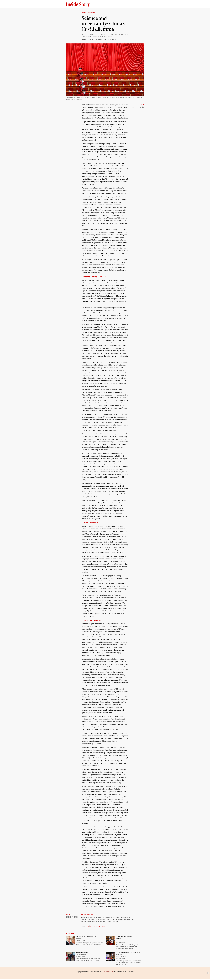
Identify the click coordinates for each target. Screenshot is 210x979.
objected (91, 758)
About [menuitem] (128, 4)
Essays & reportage (88, 12)
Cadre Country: (122, 919)
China (87, 926)
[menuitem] (143, 4)
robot (113, 288)
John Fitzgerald (87, 39)
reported (96, 783)
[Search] (143, 6)
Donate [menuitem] (133, 4)
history (98, 926)
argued (124, 235)
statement (85, 832)
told (98, 338)
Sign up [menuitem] (139, 4)
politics (103, 926)
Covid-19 (92, 926)
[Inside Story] (79, 4)
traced (101, 598)
